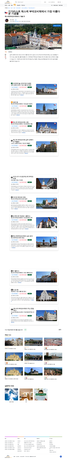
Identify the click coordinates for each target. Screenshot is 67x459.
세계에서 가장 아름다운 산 (9, 442)
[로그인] (25, 330)
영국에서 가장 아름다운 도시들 (49, 364)
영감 (12, 5)
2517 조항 (17, 21)
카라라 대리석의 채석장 (27, 447)
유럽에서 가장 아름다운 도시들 (29, 349)
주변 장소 (23, 5)
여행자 (45, 2)
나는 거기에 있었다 (15, 87)
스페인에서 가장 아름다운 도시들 (10, 364)
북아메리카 (19, 449)
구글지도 (29, 87)
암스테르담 (51, 444)
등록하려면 (53, 2)
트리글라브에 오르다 (27, 449)
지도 (52, 5)
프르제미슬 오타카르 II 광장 (22, 83)
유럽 (44, 348)
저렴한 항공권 (55, 5)
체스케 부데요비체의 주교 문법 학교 (23, 309)
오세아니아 (19, 447)
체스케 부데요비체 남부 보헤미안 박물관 (23, 140)
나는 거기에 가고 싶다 (23, 87)
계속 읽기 (24, 132)
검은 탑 (15, 102)
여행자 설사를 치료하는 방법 (41, 447)
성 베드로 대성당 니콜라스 (21, 216)
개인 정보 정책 (22, 456)
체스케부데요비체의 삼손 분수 (23, 236)
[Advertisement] (36, 72)
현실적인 (18, 5)
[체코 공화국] (27, 377)
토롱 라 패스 (51, 450)
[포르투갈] (47, 348)
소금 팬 (16, 290)
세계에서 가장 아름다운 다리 (29, 363)
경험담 (15, 5)
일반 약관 (17, 456)
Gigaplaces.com (8, 2)
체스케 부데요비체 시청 (20, 122)
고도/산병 (38, 449)
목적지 (6, 5)
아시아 (19, 442)
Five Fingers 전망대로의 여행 (28, 444)
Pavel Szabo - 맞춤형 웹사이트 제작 (30, 456)
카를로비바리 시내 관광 (27, 442)
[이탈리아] (47, 377)
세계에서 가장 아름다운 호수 (9, 444)
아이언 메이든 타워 (19, 197)
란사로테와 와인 (39, 444)
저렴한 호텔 (60, 5)
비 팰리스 (16, 271)
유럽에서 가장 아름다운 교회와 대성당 (11, 378)
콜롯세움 (50, 442)
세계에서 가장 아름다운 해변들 (9, 449)
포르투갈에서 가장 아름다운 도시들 (50, 349)
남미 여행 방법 (39, 442)
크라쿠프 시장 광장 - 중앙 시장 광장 (54, 448)
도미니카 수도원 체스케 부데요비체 (23, 177)
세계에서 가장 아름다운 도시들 (10, 348)
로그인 (50, 2)
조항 (9, 5)
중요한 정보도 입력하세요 (40, 394)
